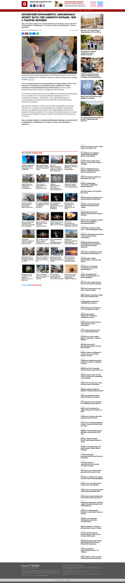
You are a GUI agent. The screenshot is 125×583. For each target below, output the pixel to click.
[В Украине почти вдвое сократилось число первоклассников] (92, 42)
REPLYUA (31, 80)
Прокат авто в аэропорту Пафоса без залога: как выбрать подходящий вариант (92, 221)
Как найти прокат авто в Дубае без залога (91, 192)
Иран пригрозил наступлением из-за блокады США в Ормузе (91, 402)
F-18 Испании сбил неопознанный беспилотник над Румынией (91, 456)
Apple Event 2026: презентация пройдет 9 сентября (91, 97)
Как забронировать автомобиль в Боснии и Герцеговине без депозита (92, 119)
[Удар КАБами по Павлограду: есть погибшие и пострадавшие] (28, 178)
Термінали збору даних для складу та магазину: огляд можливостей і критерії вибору (91, 75)
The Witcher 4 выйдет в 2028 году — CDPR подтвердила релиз (92, 229)
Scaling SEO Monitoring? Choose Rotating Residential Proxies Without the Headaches (91, 542)
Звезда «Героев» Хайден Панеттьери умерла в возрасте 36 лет (91, 440)
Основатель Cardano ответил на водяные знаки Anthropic (91, 417)
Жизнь (80, 10)
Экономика (43, 10)
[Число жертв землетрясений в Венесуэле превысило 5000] (43, 178)
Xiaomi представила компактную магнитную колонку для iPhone (92, 497)
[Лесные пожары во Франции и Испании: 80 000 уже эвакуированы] (71, 159)
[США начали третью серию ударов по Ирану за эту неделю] (57, 216)
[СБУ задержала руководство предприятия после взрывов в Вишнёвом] (57, 197)
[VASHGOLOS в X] (34, 5)
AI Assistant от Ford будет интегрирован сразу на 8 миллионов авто (89, 267)
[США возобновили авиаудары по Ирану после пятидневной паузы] (43, 159)
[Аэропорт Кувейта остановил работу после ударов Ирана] (71, 178)
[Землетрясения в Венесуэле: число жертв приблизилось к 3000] (57, 251)
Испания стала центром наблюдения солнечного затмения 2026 (89, 520)
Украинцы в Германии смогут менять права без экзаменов (90, 396)
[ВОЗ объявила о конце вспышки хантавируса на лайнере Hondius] (71, 251)
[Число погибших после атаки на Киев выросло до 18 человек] (43, 268)
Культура (72, 10)
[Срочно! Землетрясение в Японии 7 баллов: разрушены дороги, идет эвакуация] (57, 159)
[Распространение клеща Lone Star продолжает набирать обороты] (71, 268)
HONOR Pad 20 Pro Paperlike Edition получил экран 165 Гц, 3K (91, 369)
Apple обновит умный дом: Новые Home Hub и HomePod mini (92, 296)
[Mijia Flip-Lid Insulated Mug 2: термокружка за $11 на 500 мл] (92, 21)
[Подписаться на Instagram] (93, 4)
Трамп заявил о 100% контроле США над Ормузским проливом (91, 557)
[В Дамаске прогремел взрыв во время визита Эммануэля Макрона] (71, 233)
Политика (35, 10)
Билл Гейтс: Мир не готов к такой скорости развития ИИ (92, 147)
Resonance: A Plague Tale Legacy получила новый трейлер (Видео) (92, 478)
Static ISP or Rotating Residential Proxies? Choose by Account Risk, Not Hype (92, 424)
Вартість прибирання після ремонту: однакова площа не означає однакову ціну (90, 170)
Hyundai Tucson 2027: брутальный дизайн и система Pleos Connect (91, 346)
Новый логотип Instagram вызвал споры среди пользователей (92, 490)
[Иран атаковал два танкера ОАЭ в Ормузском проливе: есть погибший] (28, 216)
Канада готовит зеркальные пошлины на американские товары (90, 205)
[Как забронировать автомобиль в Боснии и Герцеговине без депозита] (92, 108)
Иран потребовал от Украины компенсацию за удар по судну (91, 527)
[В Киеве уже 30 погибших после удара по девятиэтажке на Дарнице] (28, 268)
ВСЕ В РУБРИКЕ (32, 285)
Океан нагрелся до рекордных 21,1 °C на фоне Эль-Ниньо (91, 308)
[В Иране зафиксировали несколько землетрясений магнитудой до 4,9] (57, 178)
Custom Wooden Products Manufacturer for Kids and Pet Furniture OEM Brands (91, 534)
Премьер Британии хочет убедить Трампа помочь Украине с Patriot (91, 213)
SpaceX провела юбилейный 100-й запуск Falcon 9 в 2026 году (92, 198)
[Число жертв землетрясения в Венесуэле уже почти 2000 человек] (57, 268)
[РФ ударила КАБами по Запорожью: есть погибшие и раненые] (43, 197)
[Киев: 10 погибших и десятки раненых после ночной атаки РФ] (43, 251)
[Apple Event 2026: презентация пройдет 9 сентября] (92, 87)
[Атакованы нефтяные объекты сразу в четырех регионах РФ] (28, 233)
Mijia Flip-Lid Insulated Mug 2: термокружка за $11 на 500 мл (91, 31)
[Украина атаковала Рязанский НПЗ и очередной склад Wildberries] (28, 159)
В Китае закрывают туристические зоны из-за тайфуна (90, 550)
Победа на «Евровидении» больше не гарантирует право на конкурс (92, 512)
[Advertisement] (50, 138)
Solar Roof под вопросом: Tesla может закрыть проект (91, 289)
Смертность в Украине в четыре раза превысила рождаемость (91, 252)
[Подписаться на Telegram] (100, 4)
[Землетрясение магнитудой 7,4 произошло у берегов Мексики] (28, 197)
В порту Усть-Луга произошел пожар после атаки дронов (91, 484)
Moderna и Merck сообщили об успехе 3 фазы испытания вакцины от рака (91, 354)
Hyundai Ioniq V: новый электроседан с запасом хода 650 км (91, 259)
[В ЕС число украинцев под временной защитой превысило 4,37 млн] (71, 216)
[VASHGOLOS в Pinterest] (40, 5)
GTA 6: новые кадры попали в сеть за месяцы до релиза (90, 331)
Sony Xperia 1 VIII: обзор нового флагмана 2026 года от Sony (91, 471)
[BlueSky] (23, 34)
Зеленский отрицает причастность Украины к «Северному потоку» (89, 315)
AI (76, 10)
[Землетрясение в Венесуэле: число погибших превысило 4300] (43, 216)
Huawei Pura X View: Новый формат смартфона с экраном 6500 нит (91, 338)
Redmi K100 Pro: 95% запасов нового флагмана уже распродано (91, 323)
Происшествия (51, 10)
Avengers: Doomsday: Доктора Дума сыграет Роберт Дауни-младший (91, 448)
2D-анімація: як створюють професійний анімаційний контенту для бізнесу (90, 154)
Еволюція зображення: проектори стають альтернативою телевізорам (92, 235)
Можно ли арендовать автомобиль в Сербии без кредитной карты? (89, 184)
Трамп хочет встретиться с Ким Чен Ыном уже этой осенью (91, 383)
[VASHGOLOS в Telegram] (37, 5)
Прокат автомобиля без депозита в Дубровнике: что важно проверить (90, 275)
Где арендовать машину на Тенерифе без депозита (90, 302)
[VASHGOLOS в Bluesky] (44, 5)
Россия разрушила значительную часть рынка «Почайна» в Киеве (90, 464)
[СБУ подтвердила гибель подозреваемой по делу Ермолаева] (57, 233)
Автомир (66, 10)
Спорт (85, 10)
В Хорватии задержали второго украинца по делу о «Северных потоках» (91, 362)
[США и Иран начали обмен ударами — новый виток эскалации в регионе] (43, 233)
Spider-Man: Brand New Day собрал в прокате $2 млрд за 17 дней (91, 410)
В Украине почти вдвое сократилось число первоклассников (88, 53)
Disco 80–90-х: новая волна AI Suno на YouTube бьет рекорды (91, 283)
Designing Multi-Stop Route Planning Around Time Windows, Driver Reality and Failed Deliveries (91, 244)
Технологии (60, 10)
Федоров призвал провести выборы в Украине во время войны (92, 390)
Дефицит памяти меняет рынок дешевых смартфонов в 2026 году (91, 432)
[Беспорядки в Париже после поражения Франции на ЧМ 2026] (71, 197)
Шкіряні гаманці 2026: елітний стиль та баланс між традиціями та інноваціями (91, 376)
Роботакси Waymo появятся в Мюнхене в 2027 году (91, 177)
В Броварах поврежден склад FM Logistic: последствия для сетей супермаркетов (92, 504)
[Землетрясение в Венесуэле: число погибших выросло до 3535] (28, 251)
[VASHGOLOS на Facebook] (31, 5)
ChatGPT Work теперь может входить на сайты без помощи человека (91, 162)
